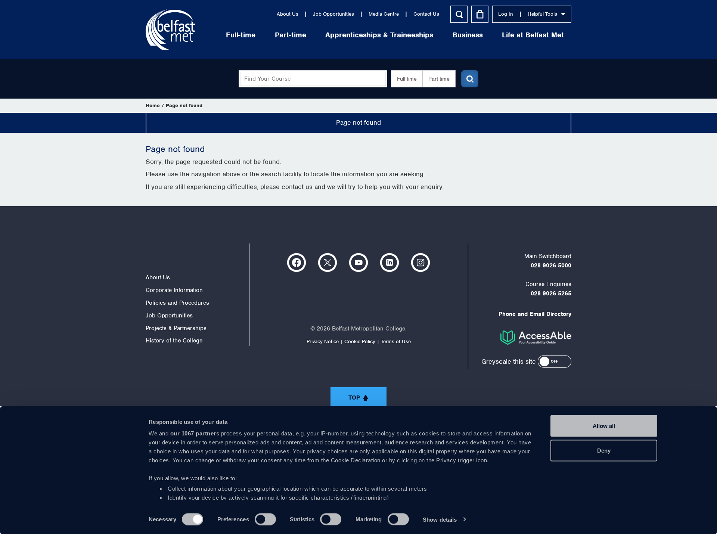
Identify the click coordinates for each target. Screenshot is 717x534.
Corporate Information (174, 290)
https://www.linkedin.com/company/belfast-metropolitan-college (389, 262)
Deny (604, 450)
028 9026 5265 (551, 293)
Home (153, 105)
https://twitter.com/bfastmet (327, 262)
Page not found (184, 105)
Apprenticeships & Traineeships (379, 35)
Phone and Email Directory (535, 314)
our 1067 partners (195, 433)
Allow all (604, 426)
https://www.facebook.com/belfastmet (296, 262)
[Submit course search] (469, 78)
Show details (440, 519)
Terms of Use (396, 341)
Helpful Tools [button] (542, 14)
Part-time (290, 35)
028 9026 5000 (551, 265)
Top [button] (354, 397)
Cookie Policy (359, 341)
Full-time (240, 35)
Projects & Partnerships (176, 328)
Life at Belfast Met (533, 35)
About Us (287, 14)
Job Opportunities (333, 14)
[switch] (265, 519)
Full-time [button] (407, 78)
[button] (554, 361)
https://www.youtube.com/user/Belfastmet (358, 262)
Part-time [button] (439, 78)
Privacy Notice (323, 341)
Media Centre (384, 14)
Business (468, 35)
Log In (505, 14)
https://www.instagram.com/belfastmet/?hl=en (420, 262)
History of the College (174, 340)
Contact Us (426, 14)
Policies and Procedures (177, 303)
